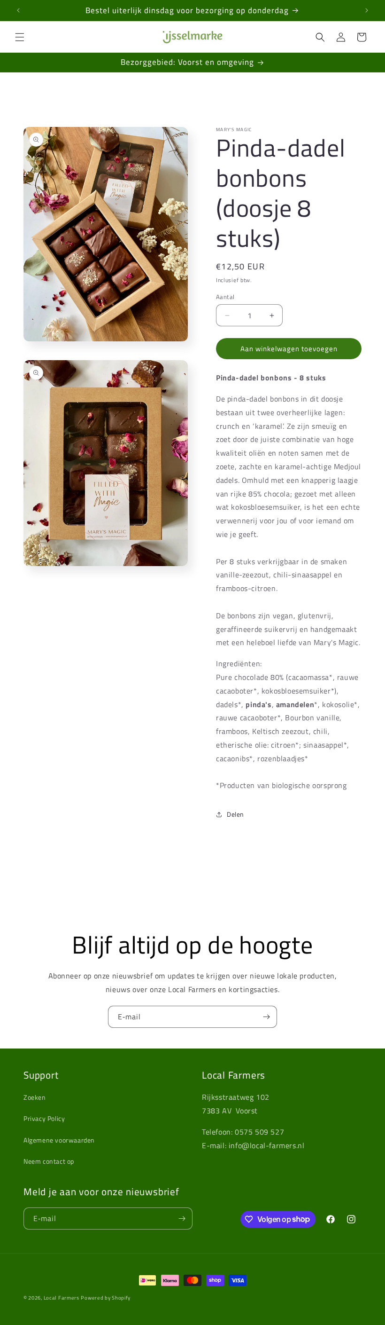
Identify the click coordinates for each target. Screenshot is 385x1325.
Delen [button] (235, 814)
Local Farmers (61, 1297)
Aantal (225, 296)
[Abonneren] (266, 1017)
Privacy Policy (44, 1118)
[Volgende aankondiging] (366, 10)
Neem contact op (48, 1161)
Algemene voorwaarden (59, 1140)
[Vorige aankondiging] (18, 10)
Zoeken (34, 1097)
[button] (19, 37)
